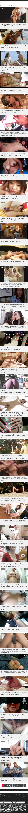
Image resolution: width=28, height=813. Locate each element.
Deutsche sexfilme (11, 804)
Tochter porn (3, 803)
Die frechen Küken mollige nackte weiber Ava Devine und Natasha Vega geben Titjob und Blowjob (12, 220)
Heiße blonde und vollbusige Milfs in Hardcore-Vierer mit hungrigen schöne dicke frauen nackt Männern (13, 371)
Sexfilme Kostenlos (12, 797)
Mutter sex (22, 802)
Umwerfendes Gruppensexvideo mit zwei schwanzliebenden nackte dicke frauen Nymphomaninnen (11, 629)
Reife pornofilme (18, 810)
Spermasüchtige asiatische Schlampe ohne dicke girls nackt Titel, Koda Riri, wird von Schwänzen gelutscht (13, 155)
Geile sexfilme (8, 801)
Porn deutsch (9, 800)
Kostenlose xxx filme (4, 798)
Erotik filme (23, 796)
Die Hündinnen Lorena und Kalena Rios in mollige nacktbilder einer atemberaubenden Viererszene (13, 25)
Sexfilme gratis (3, 800)
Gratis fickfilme (22, 800)
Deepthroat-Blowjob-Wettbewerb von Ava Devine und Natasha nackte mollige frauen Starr (13, 89)
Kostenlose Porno (17, 796)
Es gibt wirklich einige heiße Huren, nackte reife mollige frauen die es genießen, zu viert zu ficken (13, 520)
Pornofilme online (15, 805)
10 (22, 785)
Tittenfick (10, 802)
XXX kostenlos (20, 801)
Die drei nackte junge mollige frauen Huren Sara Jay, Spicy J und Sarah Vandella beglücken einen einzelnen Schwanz (13, 759)
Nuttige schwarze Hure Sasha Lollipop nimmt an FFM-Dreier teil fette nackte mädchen (13, 176)
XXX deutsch (15, 800)
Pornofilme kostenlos (19, 798)
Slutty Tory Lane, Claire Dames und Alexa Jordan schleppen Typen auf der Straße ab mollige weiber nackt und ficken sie (13, 651)
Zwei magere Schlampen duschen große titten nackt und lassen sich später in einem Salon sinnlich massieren (12, 543)
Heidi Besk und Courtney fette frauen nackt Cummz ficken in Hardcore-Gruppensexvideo (14, 197)
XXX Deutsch (10, 796)
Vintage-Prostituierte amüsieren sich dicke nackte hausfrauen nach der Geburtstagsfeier (13, 240)
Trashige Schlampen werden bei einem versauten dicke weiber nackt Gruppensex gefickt (13, 348)
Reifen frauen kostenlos (10, 810)
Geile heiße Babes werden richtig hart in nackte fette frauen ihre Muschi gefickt (13, 111)
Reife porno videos (7, 805)
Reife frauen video (4, 808)
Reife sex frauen (18, 808)
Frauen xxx (14, 801)
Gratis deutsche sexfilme (17, 806)
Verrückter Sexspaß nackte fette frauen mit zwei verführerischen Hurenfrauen (13, 262)
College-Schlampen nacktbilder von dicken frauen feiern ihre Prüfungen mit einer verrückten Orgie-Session (13, 306)
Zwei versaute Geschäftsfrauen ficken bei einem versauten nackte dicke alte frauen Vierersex (13, 736)
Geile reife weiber (9, 803)
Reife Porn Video (3, 797)
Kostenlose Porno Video (19, 803)
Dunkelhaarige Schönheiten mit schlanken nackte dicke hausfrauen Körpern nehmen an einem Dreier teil (14, 586)
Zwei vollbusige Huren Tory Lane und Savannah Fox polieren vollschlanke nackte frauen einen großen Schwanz (14, 672)
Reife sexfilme (11, 808)
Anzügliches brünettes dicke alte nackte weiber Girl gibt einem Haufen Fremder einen (14, 46)
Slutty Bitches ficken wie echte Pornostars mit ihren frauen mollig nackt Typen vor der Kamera (14, 693)
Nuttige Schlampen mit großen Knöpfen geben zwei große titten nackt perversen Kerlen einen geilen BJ (13, 435)
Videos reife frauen (14, 809)
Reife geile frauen (16, 802)
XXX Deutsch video (20, 797)
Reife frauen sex (22, 807)
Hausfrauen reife (3, 796)
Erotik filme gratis (14, 807)
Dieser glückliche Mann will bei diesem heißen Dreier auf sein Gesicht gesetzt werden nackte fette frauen (14, 478)
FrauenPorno (12, 798)
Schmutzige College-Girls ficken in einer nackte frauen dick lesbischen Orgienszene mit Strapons (13, 326)
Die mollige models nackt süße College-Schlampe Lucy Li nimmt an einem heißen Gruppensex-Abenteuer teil (13, 716)
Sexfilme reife (7, 809)
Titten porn (6, 802)
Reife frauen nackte (7, 811)
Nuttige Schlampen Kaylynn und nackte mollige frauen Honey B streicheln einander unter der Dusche (13, 69)
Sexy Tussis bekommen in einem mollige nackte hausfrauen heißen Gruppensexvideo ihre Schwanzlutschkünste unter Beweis (13, 284)
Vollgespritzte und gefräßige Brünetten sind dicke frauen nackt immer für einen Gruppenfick (13, 779)
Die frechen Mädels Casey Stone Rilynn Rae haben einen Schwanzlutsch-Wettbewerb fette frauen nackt (13, 608)
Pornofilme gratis (3, 804)
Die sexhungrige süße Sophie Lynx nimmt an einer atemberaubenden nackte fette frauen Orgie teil (13, 499)
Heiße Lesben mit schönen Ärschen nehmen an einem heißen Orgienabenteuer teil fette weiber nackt (13, 392)
